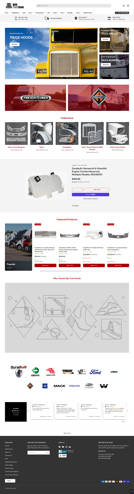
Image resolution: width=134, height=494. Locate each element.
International (39, 13)
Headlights (67, 147)
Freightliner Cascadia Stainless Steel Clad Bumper (117, 249)
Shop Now (14, 44)
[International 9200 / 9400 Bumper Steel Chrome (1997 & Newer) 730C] (70, 234)
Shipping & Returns (11, 462)
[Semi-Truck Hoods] (117, 133)
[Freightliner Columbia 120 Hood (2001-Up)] (94, 234)
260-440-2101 (106, 456)
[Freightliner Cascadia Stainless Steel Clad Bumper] (118, 234)
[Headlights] (67, 133)
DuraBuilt (74, 165)
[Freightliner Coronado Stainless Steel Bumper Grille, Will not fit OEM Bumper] (45, 234)
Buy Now (105, 39)
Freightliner (15, 13)
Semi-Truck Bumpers (16, 147)
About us (8, 452)
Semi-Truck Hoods (117, 147)
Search (7, 446)
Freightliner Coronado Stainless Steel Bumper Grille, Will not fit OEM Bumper (45, 249)
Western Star (88, 13)
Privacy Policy (9, 468)
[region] (78, 411)
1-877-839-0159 (109, 454)
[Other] (41, 133)
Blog (6, 459)
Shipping (74, 182)
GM (24, 13)
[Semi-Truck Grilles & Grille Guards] (92, 133)
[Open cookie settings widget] (131, 491)
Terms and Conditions (12, 471)
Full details (75, 205)
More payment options (91, 198)
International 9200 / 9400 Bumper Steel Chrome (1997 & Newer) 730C (68, 249)
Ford (6, 13)
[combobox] (73, 5)
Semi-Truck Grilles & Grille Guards (92, 148)
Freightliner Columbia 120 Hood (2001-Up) (93, 249)
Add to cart (97, 189)
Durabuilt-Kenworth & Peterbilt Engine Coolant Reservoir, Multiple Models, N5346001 (89, 171)
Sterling (69, 13)
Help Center (8, 449)
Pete (62, 13)
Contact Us (8, 455)
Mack (55, 13)
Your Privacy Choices (11, 475)
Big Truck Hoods (12, 488)
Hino (30, 13)
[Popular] (18, 242)
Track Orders (9, 465)
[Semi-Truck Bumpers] (16, 133)
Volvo (78, 13)
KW (48, 13)
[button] (128, 5)
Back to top (67, 433)
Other (41, 147)
